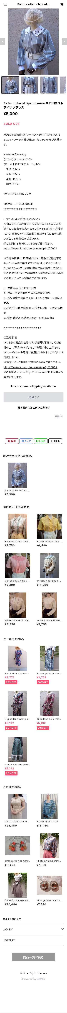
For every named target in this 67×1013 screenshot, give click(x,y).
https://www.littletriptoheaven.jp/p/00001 (30, 248)
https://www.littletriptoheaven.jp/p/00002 (30, 367)
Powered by (29, 979)
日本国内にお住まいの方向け (34, 407)
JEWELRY (9, 940)
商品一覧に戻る (33, 957)
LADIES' (8, 929)
